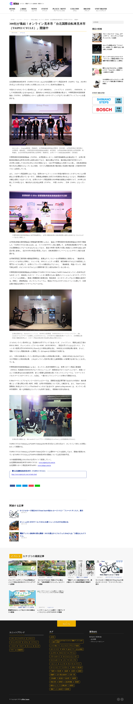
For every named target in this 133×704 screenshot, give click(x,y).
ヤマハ (12, 650)
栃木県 (67, 678)
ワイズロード (118, 577)
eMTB (52, 637)
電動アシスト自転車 (82, 577)
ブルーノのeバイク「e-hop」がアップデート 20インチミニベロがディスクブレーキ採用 (113, 36)
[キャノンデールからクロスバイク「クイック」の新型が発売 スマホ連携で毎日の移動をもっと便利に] (97, 60)
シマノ (12, 638)
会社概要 (93, 639)
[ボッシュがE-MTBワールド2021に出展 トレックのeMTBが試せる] (14, 525)
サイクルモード (55, 660)
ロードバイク (54, 667)
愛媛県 (20, 607)
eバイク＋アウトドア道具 (71, 645)
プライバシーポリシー (97, 641)
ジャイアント (21, 638)
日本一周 (72, 674)
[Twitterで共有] (18, 486)
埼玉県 (59, 671)
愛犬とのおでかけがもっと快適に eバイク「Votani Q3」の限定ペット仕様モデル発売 (113, 70)
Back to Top (66, 624)
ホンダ (37, 646)
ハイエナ (13, 646)
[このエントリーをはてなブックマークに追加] (25, 486)
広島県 (80, 671)
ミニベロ (62, 664)
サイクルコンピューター (70, 656)
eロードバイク (110, 577)
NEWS (34, 9)
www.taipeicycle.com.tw (47, 462)
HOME (12, 9)
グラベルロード (55, 656)
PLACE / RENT (59, 9)
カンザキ (53, 653)
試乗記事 (64, 685)
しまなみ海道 (78, 649)
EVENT (45, 9)
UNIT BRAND (101, 9)
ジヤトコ (30, 638)
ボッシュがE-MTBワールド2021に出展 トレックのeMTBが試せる (44, 522)
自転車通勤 (68, 682)
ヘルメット (50, 607)
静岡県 (67, 689)
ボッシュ (29, 646)
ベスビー (21, 646)
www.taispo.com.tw (44, 465)
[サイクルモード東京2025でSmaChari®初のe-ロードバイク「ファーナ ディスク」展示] (14, 514)
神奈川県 (53, 682)
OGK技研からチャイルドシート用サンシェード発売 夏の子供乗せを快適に (113, 81)
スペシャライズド (15, 642)
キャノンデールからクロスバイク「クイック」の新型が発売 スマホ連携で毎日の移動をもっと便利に (113, 59)
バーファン (34, 642)
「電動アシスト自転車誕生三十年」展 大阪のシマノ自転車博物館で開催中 (80, 581)
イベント (22, 32)
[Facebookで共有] (12, 486)
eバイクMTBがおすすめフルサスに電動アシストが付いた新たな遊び (66, 641)
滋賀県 (74, 678)
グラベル (72, 653)
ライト (78, 664)
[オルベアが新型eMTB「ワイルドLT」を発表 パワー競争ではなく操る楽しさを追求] (97, 49)
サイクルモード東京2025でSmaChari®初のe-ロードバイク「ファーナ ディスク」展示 (51, 510)
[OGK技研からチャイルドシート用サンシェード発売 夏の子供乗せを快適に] (97, 83)
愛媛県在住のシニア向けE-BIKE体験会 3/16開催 (22, 611)
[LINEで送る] (37, 486)
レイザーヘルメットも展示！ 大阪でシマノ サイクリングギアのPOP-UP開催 (51, 611)
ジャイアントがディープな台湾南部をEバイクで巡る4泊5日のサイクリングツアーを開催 (22, 582)
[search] (122, 22)
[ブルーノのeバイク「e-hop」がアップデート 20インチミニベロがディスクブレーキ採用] (97, 37)
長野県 (71, 685)
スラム (26, 642)
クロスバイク (63, 653)
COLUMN (74, 9)
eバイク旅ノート (55, 645)
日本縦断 (53, 678)
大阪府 (66, 671)
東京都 (61, 678)
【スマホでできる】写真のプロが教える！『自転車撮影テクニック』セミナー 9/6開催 (51, 582)
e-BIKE (23, 9)
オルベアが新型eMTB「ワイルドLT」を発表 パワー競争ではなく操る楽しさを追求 (113, 47)
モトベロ (49, 577)
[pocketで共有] (31, 486)
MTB (63, 649)
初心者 (80, 667)
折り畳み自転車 (62, 674)
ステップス (72, 660)
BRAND (87, 9)
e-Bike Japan (25, 699)
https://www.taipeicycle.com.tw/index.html (24, 474)
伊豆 (73, 667)
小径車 (73, 671)
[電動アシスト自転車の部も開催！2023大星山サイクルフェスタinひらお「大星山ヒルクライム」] (14, 537)
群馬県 (61, 682)
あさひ (70, 649)
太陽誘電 (20, 650)
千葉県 (52, 671)
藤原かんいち (54, 685)
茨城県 (77, 682)
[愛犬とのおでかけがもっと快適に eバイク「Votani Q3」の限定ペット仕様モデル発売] (97, 71)
